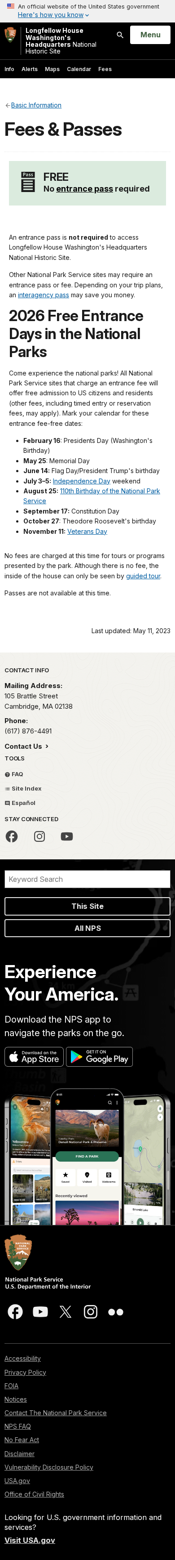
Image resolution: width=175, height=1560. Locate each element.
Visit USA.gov (29, 1540)
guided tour (143, 576)
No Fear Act (21, 1440)
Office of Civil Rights (34, 1494)
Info (9, 69)
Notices (15, 1399)
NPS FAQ (17, 1426)
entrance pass (84, 188)
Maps (52, 69)
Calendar (79, 69)
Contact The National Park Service (55, 1413)
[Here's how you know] (87, 11)
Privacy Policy (25, 1372)
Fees (105, 69)
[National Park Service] (10, 34)
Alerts (30, 69)
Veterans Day (87, 531)
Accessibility (22, 1358)
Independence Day (81, 481)
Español (22, 802)
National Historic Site (61, 41)
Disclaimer (19, 1453)
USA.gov (17, 1480)
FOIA (11, 1386)
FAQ (16, 774)
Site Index (26, 788)
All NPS (87, 928)
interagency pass (43, 295)
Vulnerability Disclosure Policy (48, 1467)
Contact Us (24, 746)
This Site (87, 906)
